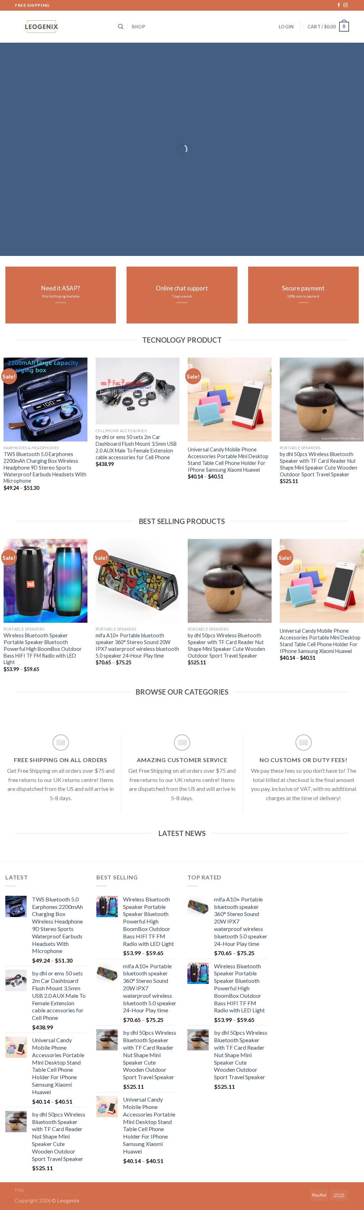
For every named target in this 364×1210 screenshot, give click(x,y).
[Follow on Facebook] (339, 5)
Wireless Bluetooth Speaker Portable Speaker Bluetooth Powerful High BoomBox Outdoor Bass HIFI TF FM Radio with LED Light (43, 648)
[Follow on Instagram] (345, 5)
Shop (138, 27)
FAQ (19, 1190)
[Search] (120, 26)
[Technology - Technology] (61, 27)
